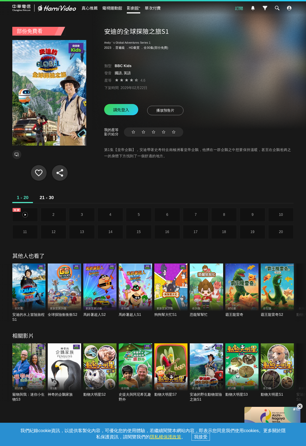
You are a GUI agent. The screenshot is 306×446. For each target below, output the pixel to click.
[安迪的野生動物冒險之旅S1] (206, 372)
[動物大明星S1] (277, 370)
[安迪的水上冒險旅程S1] (29, 292)
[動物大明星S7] (171, 370)
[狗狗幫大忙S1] (171, 290)
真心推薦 (90, 8)
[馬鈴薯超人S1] (135, 290)
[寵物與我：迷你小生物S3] (29, 372)
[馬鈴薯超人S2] (100, 290)
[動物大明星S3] (242, 370)
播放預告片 (165, 110)
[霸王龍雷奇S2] (277, 290)
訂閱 (239, 8)
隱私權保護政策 (165, 436)
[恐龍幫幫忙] (206, 290)
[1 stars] (133, 132)
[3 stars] (154, 132)
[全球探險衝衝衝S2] (64, 290)
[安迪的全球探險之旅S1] (39, 173)
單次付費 (153, 8)
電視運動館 (112, 8)
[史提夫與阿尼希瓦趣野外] (135, 372)
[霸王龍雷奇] (242, 290)
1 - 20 (22, 197)
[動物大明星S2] (100, 370)
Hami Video (44, 8)
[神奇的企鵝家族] (64, 370)
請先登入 (121, 110)
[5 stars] (174, 132)
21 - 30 (47, 197)
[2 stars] (143, 132)
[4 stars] (164, 132)
